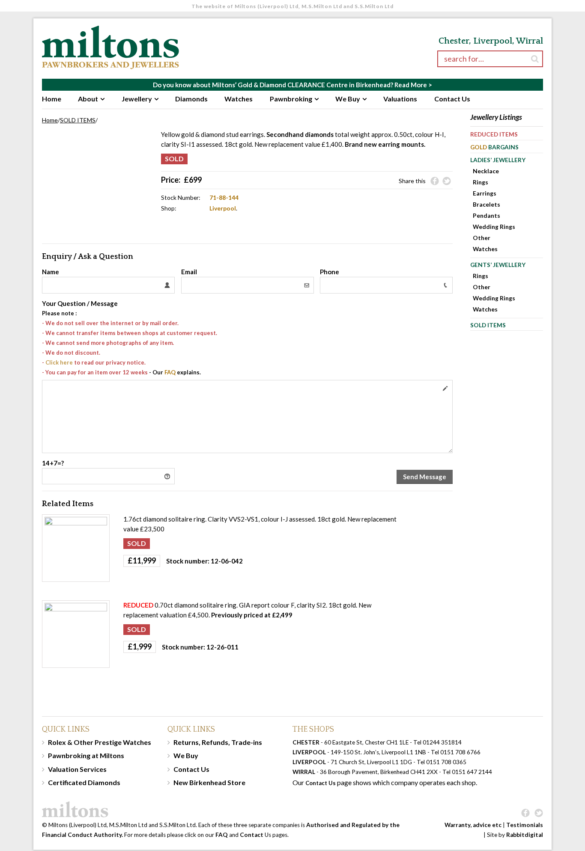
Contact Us (452, 99)
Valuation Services (77, 769)
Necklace (486, 171)
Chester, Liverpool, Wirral (491, 41)
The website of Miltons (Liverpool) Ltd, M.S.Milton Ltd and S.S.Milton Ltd (292, 6)
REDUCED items (494, 134)
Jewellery (137, 99)
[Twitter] (447, 181)
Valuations (400, 99)
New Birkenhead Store (209, 782)
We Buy (347, 99)
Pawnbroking (291, 99)
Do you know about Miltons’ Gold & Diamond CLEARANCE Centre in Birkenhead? (292, 85)
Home (51, 99)
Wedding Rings (494, 226)
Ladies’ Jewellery (497, 159)
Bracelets (486, 204)
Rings (480, 182)
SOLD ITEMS (78, 120)
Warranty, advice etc (473, 824)
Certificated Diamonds (84, 782)
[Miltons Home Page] (230, 809)
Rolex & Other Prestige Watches (99, 742)
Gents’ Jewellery (497, 264)
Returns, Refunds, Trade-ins (217, 742)
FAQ (170, 372)
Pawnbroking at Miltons (86, 755)
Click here (59, 362)
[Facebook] (435, 181)
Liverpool (222, 208)
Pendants (486, 215)
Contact (251, 834)
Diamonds (191, 99)
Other (481, 237)
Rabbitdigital (524, 834)
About (88, 99)
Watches (238, 99)
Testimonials (524, 824)
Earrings (484, 193)
